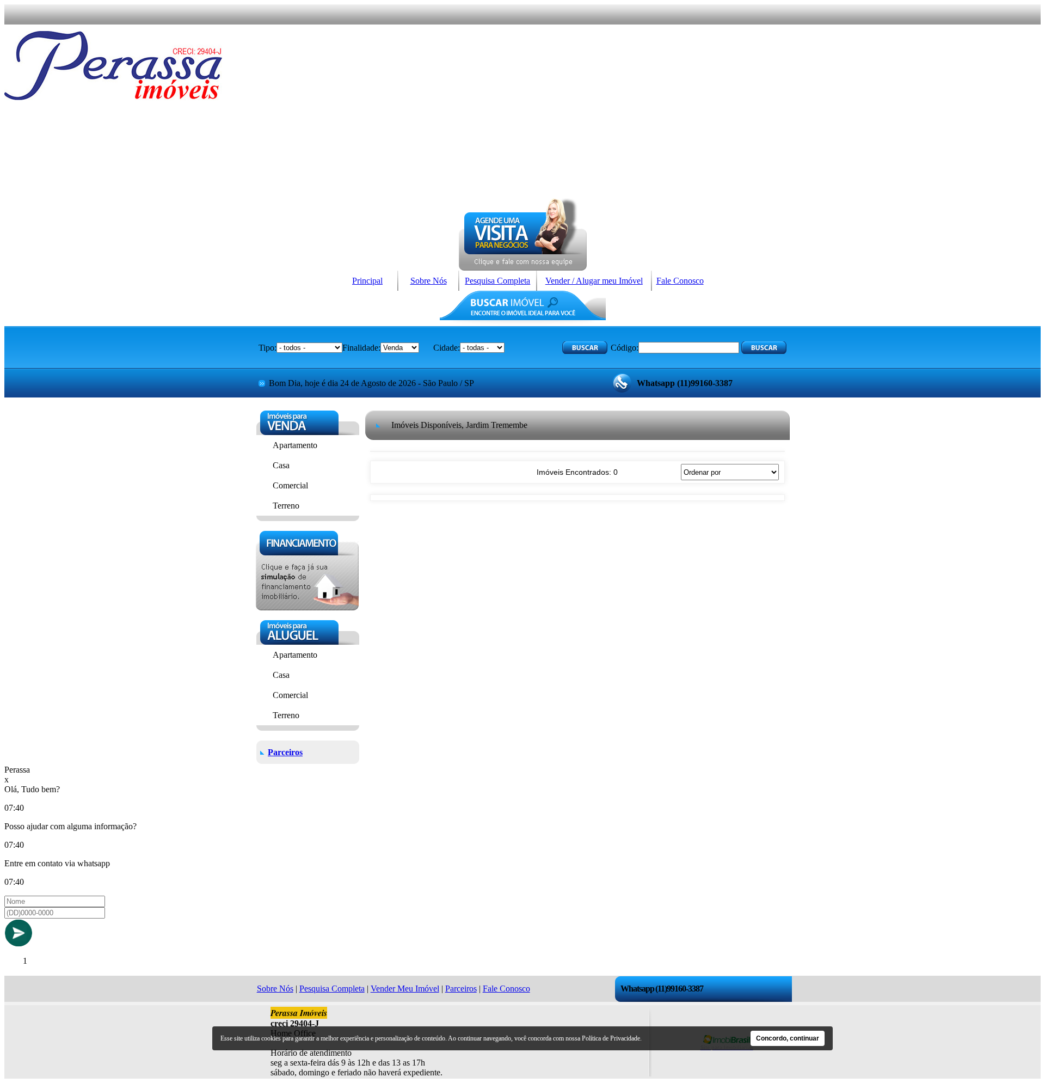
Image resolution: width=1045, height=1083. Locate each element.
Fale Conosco (680, 280)
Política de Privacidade (611, 1038)
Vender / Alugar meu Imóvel (594, 280)
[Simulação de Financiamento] (307, 607)
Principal (367, 280)
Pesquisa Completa (497, 280)
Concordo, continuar (787, 1038)
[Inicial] (113, 97)
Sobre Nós (428, 280)
